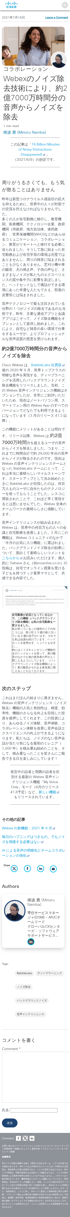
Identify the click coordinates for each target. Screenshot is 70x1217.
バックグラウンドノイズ (32, 1000)
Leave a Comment (56, 17)
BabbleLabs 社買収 (46, 365)
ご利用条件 (7, 1149)
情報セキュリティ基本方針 (27, 1149)
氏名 (6, 1110)
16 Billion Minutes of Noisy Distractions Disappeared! (39, 149)
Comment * (11, 1049)
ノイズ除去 (24, 987)
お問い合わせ (8, 1146)
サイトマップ (61, 1146)
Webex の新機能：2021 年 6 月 (27, 828)
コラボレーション (25, 69)
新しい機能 (47, 792)
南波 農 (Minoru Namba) (24, 132)
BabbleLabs (24, 973)
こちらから (10, 558)
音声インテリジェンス (30, 1014)
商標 (12, 1152)
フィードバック (24, 1146)
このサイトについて (43, 1146)
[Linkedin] (31, 946)
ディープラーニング (49, 973)
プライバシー (48, 1149)
